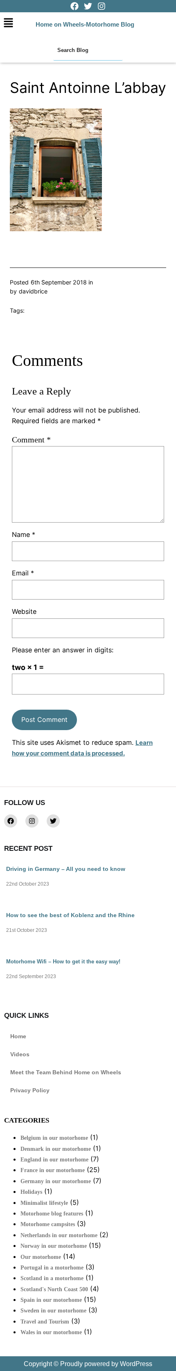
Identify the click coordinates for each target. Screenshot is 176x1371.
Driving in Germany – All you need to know (65, 869)
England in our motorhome (54, 1160)
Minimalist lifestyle (44, 1203)
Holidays (31, 1192)
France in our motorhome (52, 1170)
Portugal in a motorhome (51, 1268)
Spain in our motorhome (51, 1300)
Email (23, 573)
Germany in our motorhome (55, 1181)
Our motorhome (40, 1257)
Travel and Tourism (44, 1322)
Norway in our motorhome (53, 1246)
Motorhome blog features (51, 1214)
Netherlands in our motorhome (58, 1235)
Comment (31, 439)
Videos (19, 1054)
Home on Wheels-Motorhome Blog (85, 24)
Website (24, 611)
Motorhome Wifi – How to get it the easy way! (63, 961)
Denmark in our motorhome (55, 1149)
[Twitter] (53, 821)
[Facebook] (10, 821)
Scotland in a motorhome (51, 1278)
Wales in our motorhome (51, 1332)
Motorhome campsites (47, 1224)
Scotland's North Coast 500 (54, 1289)
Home (18, 1036)
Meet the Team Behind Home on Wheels (65, 1072)
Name (23, 534)
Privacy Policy (30, 1090)
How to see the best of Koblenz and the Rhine (70, 915)
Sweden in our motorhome (53, 1311)
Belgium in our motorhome (54, 1138)
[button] (8, 23)
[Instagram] (31, 821)
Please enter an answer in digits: (62, 650)
